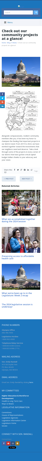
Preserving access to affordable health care (18, 257)
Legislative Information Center (14, 420)
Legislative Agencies (10, 418)
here (31, 382)
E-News (14, 43)
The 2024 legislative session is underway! (17, 305)
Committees (7, 412)
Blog (8, 43)
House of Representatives (12, 415)
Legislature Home (9, 423)
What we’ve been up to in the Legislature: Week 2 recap (17, 294)
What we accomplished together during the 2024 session (18, 220)
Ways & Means (8, 404)
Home (4, 43)
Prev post (9, 179)
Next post (26, 179)
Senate (4, 426)
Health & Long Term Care (12, 401)
